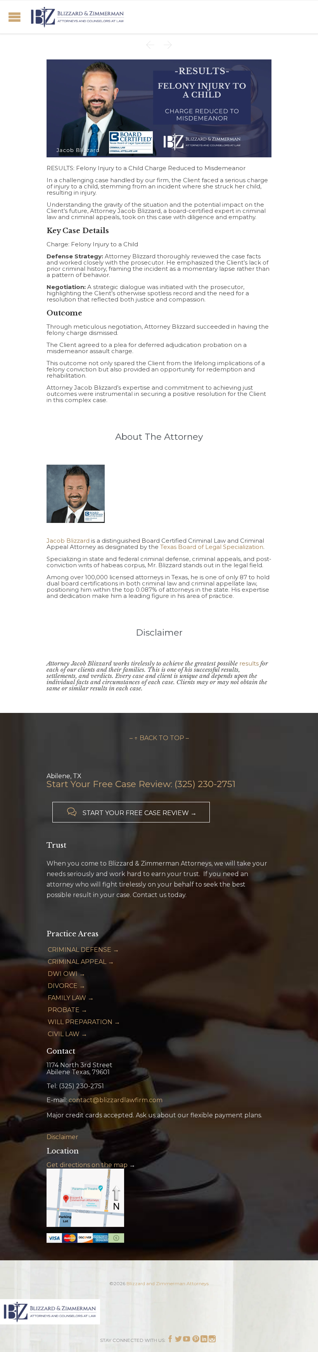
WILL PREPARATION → (84, 1022)
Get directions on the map (87, 1165)
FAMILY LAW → (71, 998)
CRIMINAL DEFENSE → (83, 949)
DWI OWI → (66, 973)
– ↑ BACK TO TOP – (159, 738)
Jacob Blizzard (68, 540)
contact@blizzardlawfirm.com (115, 1100)
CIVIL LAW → (67, 1034)
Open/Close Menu (14, 17)
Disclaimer (62, 1137)
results (249, 663)
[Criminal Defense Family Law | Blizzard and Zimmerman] (77, 16)
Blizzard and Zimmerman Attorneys (167, 1283)
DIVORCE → (66, 986)
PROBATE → (67, 1010)
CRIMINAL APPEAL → (81, 961)
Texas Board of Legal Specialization (211, 547)
